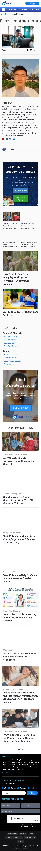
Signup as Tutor (10, 354)
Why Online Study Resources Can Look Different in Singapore (19, 656)
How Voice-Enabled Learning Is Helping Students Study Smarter (19, 617)
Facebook (11, 149)
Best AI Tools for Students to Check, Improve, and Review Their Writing (19, 539)
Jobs (31, 834)
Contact (23, 834)
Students (24, 454)
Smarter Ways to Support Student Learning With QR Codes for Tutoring (18, 500)
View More (20, 749)
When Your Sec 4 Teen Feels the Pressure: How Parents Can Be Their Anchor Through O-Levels (20, 697)
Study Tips (7, 533)
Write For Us (12, 834)
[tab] (8, 149)
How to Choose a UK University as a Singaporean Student (19, 460)
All (5, 788)
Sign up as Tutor (20, 198)
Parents (19, 689)
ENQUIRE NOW (20, 408)
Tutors (6, 494)
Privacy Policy (30, 837)
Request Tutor (20, 191)
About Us (35, 9)
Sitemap (20, 841)
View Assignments (12, 361)
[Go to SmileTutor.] (2, 14)
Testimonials (9, 343)
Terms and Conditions (14, 837)
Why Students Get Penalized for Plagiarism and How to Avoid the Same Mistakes (19, 737)
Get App (7, 364)
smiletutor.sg (18, 133)
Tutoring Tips (15, 494)
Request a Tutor (10, 336)
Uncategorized (9, 650)
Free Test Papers (11, 346)
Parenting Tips (9, 689)
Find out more (10, 357)
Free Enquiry (11, 9)
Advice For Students (11, 454)
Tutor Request (32, 3)
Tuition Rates (24, 9)
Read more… (6, 772)
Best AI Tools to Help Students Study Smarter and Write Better (20, 578)
